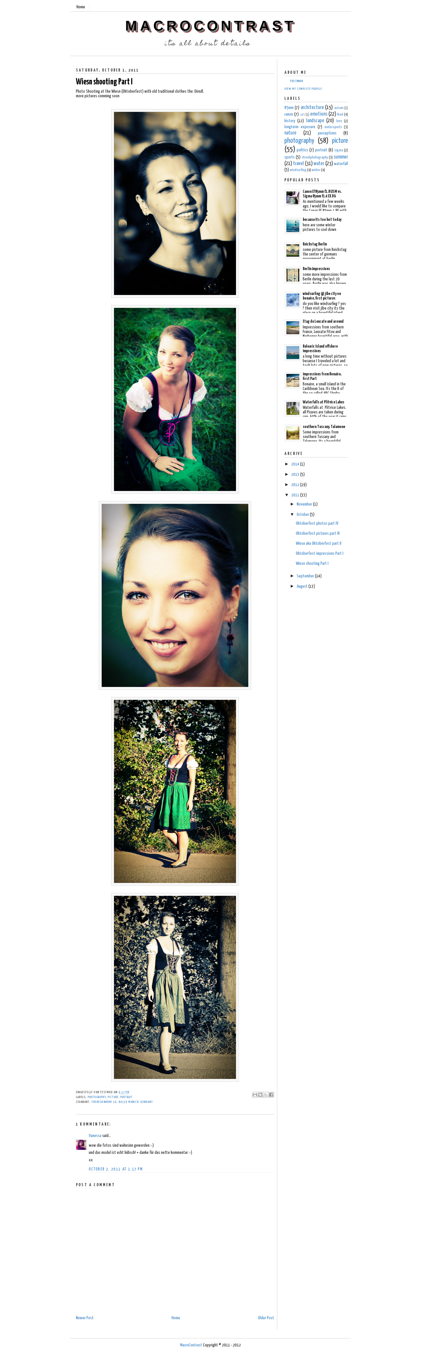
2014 (295, 464)
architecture (312, 107)
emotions (318, 114)
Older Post (266, 1318)
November (305, 504)
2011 (295, 495)
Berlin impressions (316, 269)
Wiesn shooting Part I (104, 82)
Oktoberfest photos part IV (317, 523)
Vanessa (95, 1136)
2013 (295, 474)
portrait (126, 1097)
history (289, 121)
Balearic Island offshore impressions (320, 348)
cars (302, 114)
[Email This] (255, 1095)
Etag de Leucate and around (323, 321)
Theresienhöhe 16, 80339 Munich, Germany (122, 1102)
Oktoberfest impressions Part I (319, 553)
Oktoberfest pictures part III (318, 533)
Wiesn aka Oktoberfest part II (318, 543)
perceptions (327, 133)
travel (298, 163)
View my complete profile (303, 88)
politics (302, 150)
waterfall (341, 164)
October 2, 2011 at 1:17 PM (116, 1169)
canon (288, 114)
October (303, 514)
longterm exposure (299, 127)
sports (289, 157)
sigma (338, 150)
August (302, 586)
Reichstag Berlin (315, 244)
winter (316, 170)
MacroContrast (210, 26)
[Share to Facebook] (271, 1095)
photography (97, 1097)
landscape (315, 120)
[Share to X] (266, 1095)
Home (80, 7)
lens (339, 121)
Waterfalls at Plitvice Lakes (323, 402)
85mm (289, 108)
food (340, 114)
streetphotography (315, 157)
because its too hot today (322, 219)
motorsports (333, 127)
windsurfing (298, 170)
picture (113, 1097)
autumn (338, 108)
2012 (295, 485)
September (306, 576)
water (319, 163)
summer (341, 157)
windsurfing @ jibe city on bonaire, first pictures (322, 296)
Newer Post (85, 1318)
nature (290, 133)
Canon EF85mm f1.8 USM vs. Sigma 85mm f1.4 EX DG (322, 193)
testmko (296, 81)
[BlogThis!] (260, 1095)
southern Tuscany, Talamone (324, 427)
